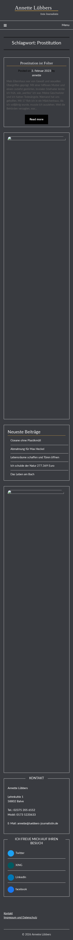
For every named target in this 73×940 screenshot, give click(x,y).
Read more (36, 119)
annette (36, 75)
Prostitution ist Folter (36, 63)
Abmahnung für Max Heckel (27, 449)
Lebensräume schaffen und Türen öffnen (34, 457)
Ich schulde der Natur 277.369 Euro (32, 465)
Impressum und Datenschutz (20, 917)
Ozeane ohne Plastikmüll (25, 440)
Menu (65, 25)
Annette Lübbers (36, 8)
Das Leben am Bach (22, 474)
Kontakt (8, 913)
